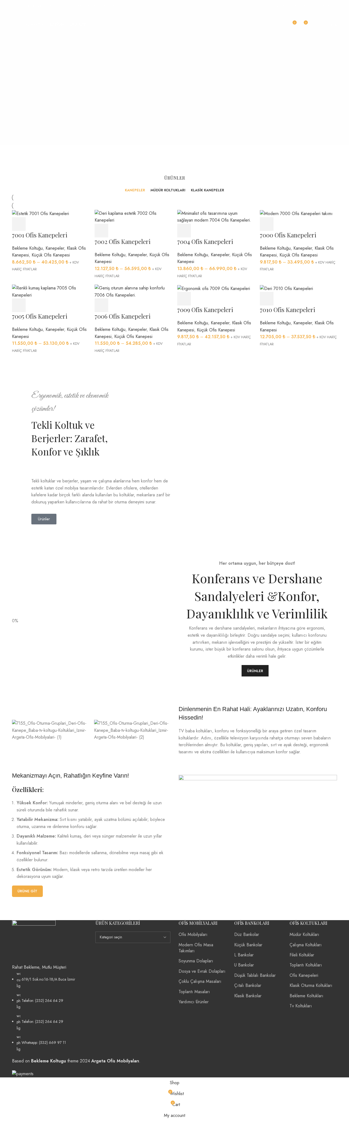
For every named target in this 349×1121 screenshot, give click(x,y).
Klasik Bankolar (247, 996)
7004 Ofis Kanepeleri (205, 241)
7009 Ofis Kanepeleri (205, 310)
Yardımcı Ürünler (194, 1002)
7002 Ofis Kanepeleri (123, 241)
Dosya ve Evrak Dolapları (202, 971)
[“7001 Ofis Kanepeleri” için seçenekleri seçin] (19, 224)
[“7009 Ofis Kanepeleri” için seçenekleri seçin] (184, 299)
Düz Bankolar (246, 934)
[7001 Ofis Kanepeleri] (40, 213)
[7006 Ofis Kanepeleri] (133, 291)
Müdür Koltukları (304, 934)
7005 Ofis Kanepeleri (39, 316)
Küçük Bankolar (248, 945)
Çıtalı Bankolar (247, 985)
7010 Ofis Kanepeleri (287, 310)
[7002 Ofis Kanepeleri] (133, 216)
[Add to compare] (49, 224)
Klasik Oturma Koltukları (311, 985)
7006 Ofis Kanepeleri (123, 316)
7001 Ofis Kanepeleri (39, 235)
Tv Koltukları (301, 1006)
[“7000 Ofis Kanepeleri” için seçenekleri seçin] (266, 224)
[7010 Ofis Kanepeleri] (286, 288)
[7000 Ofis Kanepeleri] (296, 213)
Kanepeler (55, 248)
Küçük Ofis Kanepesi (51, 255)
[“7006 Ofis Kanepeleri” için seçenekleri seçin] (101, 305)
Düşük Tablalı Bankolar (255, 975)
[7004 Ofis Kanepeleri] (215, 216)
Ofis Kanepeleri (304, 975)
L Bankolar (244, 955)
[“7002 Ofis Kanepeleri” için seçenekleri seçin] (101, 230)
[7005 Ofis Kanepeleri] (50, 291)
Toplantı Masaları (194, 992)
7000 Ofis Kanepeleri (288, 235)
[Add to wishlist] (64, 224)
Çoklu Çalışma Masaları (200, 981)
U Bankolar (244, 965)
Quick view (34, 224)
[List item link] (49, 1011)
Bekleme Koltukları (306, 996)
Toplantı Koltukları (306, 965)
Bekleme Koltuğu (27, 248)
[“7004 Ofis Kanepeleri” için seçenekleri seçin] (184, 230)
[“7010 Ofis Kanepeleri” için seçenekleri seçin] (266, 299)
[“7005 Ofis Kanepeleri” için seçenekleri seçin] (19, 305)
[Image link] (34, 941)
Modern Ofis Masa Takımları (196, 948)
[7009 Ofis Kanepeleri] (213, 288)
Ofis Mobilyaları (193, 934)
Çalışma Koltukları (306, 945)
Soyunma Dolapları (196, 961)
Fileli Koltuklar (302, 955)
